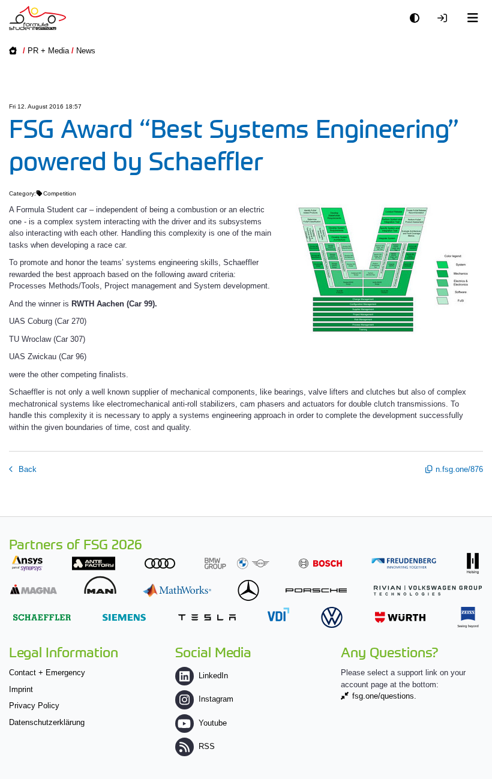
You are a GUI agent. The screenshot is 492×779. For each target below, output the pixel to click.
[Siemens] (124, 617)
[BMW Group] (237, 563)
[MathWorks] (177, 590)
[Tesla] (207, 617)
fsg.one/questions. (384, 695)
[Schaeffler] (42, 617)
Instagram (216, 698)
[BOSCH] (320, 563)
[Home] (37, 18)
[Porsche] (316, 590)
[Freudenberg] (403, 563)
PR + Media (48, 50)
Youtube (213, 722)
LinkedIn (213, 675)
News (85, 50)
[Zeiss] (468, 617)
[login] (445, 18)
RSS (207, 746)
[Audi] (160, 563)
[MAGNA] (33, 589)
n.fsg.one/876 (459, 469)
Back (26, 469)
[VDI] (278, 614)
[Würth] (400, 617)
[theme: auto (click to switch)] (417, 18)
